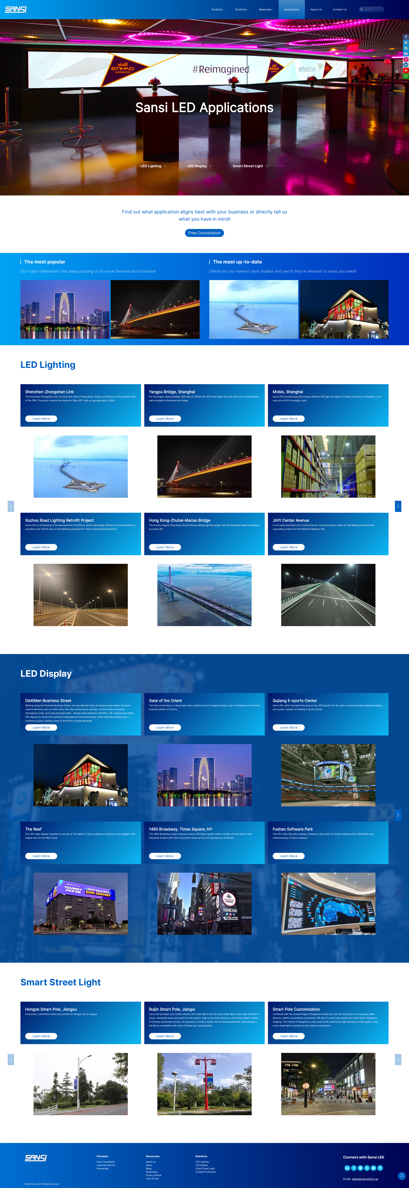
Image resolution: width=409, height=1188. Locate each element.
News (149, 1165)
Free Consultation (204, 233)
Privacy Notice (153, 1175)
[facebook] (354, 1168)
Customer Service (106, 1165)
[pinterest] (380, 1168)
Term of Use (152, 1178)
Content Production (206, 1172)
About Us (151, 1162)
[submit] (361, 9)
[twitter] (367, 1168)
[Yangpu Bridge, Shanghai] (155, 309)
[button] (398, 506)
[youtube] (373, 1168)
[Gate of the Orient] (64, 309)
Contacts (102, 1156)
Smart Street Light (205, 1168)
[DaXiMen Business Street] (344, 309)
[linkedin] (347, 1168)
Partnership (103, 1168)
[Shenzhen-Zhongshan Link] (253, 309)
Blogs (149, 1168)
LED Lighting (202, 1162)
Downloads (152, 1172)
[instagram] (360, 1168)
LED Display (202, 1165)
